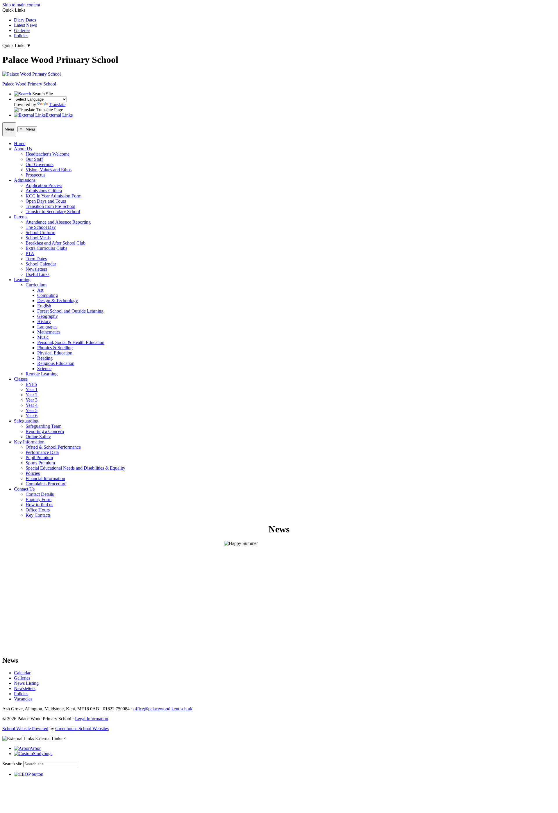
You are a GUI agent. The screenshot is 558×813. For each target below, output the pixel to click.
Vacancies (23, 698)
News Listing (26, 683)
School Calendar (41, 263)
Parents (20, 216)
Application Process (44, 185)
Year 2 (31, 394)
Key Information (29, 441)
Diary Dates (25, 19)
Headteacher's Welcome (47, 153)
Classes (21, 379)
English (44, 305)
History (44, 321)
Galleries (22, 30)
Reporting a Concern (45, 431)
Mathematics (48, 331)
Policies (21, 35)
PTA (30, 253)
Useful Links (37, 274)
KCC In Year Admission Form (53, 195)
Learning (22, 279)
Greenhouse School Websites (82, 728)
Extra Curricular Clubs (46, 248)
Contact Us (24, 488)
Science (44, 368)
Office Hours (38, 509)
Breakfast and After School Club (55, 242)
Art (40, 290)
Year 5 (31, 410)
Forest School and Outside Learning (70, 311)
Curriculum (36, 284)
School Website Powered (25, 728)
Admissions (24, 180)
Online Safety (38, 436)
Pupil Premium (39, 457)
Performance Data (42, 452)
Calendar (22, 672)
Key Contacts (38, 515)
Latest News (25, 25)
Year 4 (31, 405)
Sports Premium (40, 462)
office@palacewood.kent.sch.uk (162, 708)
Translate (57, 104)
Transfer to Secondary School (53, 211)
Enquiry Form (38, 499)
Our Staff (34, 159)
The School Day (41, 227)
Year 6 (31, 415)
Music (43, 337)
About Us (23, 148)
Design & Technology (57, 300)
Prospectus (35, 174)
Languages (47, 326)
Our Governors (39, 164)
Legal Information (91, 718)
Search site (12, 763)
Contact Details (40, 494)
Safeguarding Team (43, 426)
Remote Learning (42, 373)
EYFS (31, 384)
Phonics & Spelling (55, 347)
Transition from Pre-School (50, 206)
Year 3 (31, 399)
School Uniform (40, 232)
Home (19, 143)
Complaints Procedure (46, 483)
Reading (45, 358)
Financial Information (45, 478)
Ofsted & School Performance (53, 447)
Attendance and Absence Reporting (58, 222)
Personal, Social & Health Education (70, 342)
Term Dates (36, 258)
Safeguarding (26, 420)
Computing (47, 295)
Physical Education (54, 352)
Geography (47, 316)
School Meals (38, 237)
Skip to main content (21, 4)
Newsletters (36, 269)
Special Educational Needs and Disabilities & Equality (75, 468)
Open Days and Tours (46, 201)
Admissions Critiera (44, 190)
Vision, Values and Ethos (48, 169)
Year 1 (31, 389)
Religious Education (55, 363)
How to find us (39, 504)
